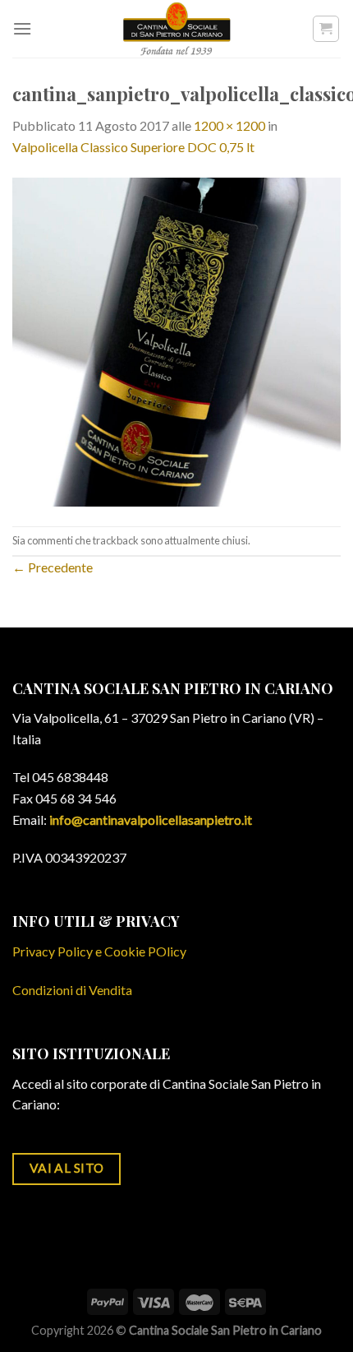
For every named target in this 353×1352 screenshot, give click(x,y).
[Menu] (22, 28)
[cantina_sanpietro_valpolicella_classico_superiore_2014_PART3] (176, 340)
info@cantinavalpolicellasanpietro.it (150, 819)
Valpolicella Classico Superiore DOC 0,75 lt (133, 147)
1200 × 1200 (229, 125)
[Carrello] (326, 29)
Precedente (52, 567)
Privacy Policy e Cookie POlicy (99, 951)
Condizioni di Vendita (72, 990)
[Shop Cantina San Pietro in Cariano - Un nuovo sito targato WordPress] (176, 29)
